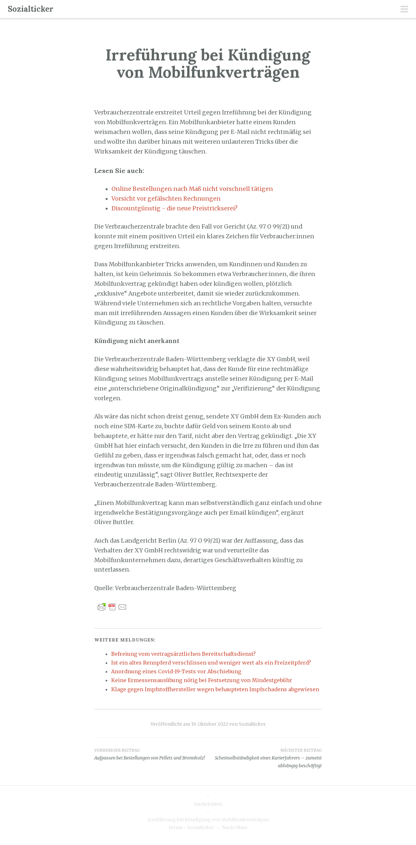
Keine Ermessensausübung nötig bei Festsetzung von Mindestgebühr (201, 680)
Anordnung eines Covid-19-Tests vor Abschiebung (176, 671)
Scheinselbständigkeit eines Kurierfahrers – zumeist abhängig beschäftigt (268, 758)
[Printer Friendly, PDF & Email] (112, 607)
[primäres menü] (404, 10)
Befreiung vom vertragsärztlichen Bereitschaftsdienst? (183, 654)
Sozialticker (30, 9)
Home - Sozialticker (191, 827)
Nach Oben (234, 827)
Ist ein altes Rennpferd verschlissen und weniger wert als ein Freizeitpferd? (211, 662)
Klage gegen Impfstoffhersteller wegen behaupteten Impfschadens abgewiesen (215, 689)
